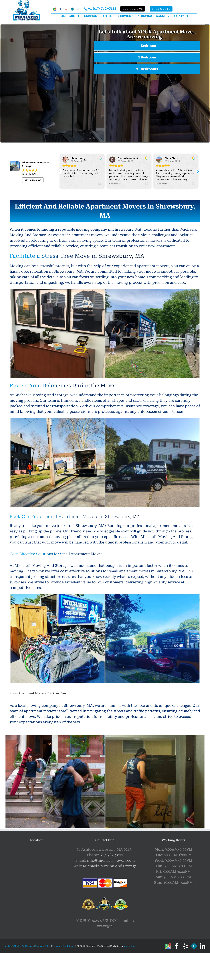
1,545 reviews (29, 173)
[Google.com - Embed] (36, 870)
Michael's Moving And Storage (110, 866)
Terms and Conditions (62, 946)
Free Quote (161, 9)
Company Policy (43, 946)
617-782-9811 (111, 855)
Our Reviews (133, 9)
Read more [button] (115, 183)
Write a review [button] (33, 180)
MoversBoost (130, 946)
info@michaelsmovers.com (111, 860)
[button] (198, 171)
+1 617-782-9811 (102, 8)
